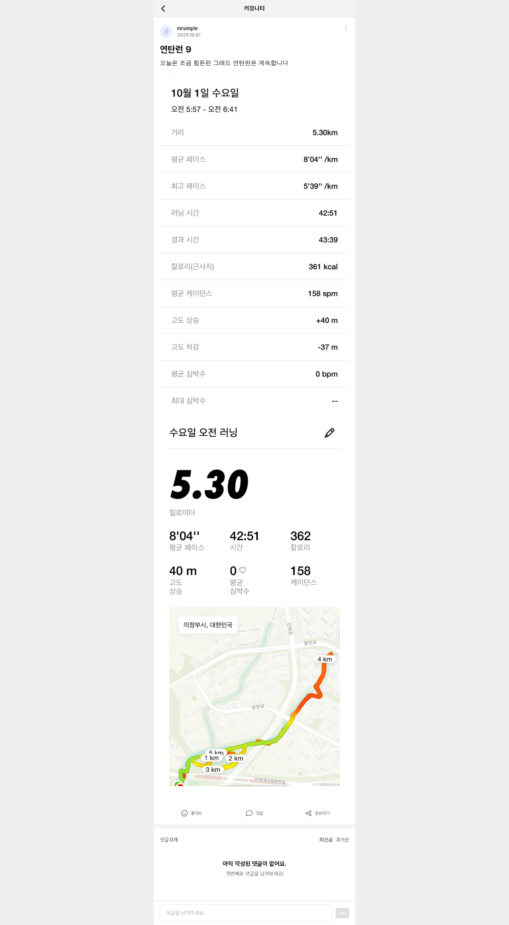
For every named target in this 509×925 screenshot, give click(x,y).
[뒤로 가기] (167, 8)
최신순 (326, 840)
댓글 (259, 813)
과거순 (342, 840)
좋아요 (196, 813)
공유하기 (322, 813)
